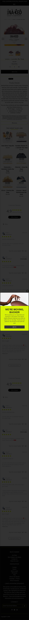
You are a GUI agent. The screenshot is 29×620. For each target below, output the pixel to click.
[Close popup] (27, 291)
